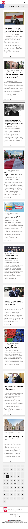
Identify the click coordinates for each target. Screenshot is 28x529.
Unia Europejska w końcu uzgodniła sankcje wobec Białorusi (11, 347)
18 (4, 476)
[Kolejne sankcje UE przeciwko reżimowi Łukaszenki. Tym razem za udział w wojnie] (14, 292)
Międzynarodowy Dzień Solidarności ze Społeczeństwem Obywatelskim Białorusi (13, 257)
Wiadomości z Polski (15, 70)
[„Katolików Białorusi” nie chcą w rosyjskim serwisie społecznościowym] (14, 378)
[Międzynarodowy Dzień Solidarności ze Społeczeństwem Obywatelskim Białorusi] (14, 249)
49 (7, 494)
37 (7, 487)
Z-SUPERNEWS (17, 118)
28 (18, 480)
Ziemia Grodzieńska (9, 118)
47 (22, 491)
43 (7, 491)
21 (15, 476)
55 (7, 498)
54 (4, 498)
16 (18, 473)
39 (15, 487)
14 (11, 473)
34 (18, 484)
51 (15, 494)
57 (15, 498)
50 (11, 494)
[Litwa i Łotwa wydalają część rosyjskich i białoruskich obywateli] (14, 207)
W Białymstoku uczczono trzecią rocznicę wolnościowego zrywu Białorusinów (13, 174)
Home (4, 6)
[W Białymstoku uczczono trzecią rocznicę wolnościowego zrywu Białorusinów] (14, 159)
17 (22, 473)
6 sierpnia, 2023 (8, 220)
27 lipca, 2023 (7, 350)
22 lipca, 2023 (7, 441)
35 (22, 484)
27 (15, 480)
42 (4, 491)
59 (22, 498)
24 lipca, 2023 (7, 391)
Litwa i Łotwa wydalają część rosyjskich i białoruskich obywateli (12, 217)
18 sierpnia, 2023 (8, 34)
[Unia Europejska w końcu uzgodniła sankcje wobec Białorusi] (14, 335)
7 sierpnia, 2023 (8, 177)
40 (18, 487)
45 (15, 491)
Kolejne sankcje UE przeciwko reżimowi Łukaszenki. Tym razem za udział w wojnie (13, 302)
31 (7, 484)
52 (18, 494)
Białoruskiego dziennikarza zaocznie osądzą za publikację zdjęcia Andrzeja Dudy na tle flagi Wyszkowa (13, 30)
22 (18, 476)
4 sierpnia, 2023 (8, 260)
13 (7, 473)
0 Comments (17, 34)
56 (11, 498)
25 (7, 480)
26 (11, 480)
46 (18, 491)
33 (15, 484)
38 (11, 487)
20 (11, 476)
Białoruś (6, 26)
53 (22, 494)
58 (18, 498)
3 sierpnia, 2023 (8, 305)
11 (22, 469)
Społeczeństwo (14, 26)
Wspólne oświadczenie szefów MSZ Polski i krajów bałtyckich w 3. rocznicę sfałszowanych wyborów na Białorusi (13, 75)
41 (22, 487)
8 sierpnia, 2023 (8, 126)
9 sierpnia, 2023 (8, 79)
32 (11, 484)
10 (18, 469)
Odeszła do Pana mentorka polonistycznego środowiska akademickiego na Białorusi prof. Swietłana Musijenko (13, 122)
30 (4, 484)
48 (4, 494)
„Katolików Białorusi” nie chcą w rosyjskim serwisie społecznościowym (13, 388)
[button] (2, 6)
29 (22, 480)
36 (4, 487)
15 (15, 473)
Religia (11, 385)
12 (4, 473)
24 (4, 480)
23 (22, 476)
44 (11, 491)
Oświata (12, 118)
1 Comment (16, 126)
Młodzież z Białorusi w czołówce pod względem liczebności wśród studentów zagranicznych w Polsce (13, 437)
